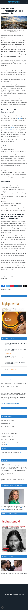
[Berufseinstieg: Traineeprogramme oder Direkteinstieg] (14, 22)
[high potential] (14, 2)
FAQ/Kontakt (21, 597)
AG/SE (12, 127)
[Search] (26, 2)
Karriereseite (17, 478)
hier (4, 575)
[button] (2, 607)
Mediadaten (16, 597)
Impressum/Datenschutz (8, 597)
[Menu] (2, 2)
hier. (22, 412)
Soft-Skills (19, 118)
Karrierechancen (9, 129)
